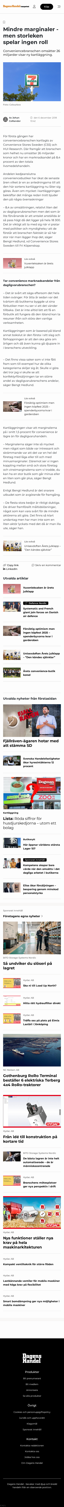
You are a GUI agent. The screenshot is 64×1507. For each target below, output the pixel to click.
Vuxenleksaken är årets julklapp (38, 265)
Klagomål (32, 1423)
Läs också (29, 259)
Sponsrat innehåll (32, 1429)
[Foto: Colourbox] (32, 81)
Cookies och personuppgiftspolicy (32, 1412)
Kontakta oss (32, 1451)
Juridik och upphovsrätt (32, 1417)
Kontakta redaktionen (32, 1445)
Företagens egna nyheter (21, 916)
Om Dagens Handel (32, 1463)
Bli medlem (32, 1384)
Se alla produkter (32, 1395)
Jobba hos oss (32, 1457)
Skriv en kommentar (48, 565)
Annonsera (32, 1390)
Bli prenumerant (32, 1378)
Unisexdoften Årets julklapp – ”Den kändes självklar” (42, 548)
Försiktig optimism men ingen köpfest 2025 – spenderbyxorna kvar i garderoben (39, 408)
